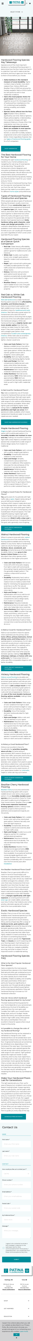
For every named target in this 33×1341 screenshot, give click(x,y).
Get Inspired (9, 1308)
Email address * (7, 1191)
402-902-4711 (8, 1288)
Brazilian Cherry (6, 790)
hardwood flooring (21, 160)
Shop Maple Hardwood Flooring (13, 528)
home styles (14, 191)
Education (8, 1316)
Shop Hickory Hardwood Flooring (14, 778)
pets (12, 499)
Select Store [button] (15, 12)
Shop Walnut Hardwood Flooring (14, 668)
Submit (16, 1259)
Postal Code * (6, 1203)
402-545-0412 (24, 1288)
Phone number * (7, 1180)
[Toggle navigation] (2, 3)
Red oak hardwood (8, 300)
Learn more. (24, 1331)
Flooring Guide (16, 20)
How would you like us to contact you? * (14, 1169)
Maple (3, 431)
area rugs (4, 900)
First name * (6, 1139)
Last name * (5, 1151)
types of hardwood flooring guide (19, 139)
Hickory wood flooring (9, 677)
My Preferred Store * (8, 1215)
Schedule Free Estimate (13, 1116)
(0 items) (30, 3)
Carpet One (4, 20)
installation (8, 864)
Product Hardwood (10, 22)
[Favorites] (26, 3)
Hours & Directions (8, 1289)
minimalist (25, 770)
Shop (6, 1301)
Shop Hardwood (11, 148)
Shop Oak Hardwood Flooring (16, 422)
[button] (16, 1174)
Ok (16, 1334)
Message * (5, 1226)
